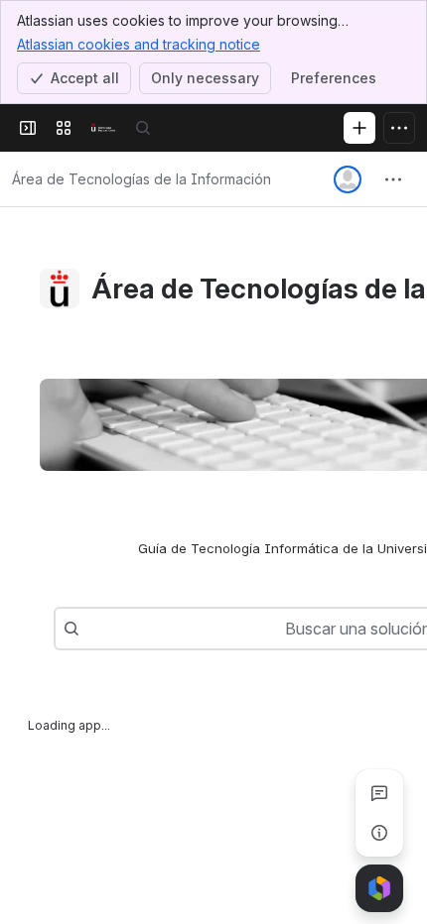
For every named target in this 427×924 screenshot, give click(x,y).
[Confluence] (103, 128)
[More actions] (393, 179)
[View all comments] (379, 793)
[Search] (143, 128)
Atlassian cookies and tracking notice (138, 44)
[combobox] (89, 628)
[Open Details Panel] (379, 833)
